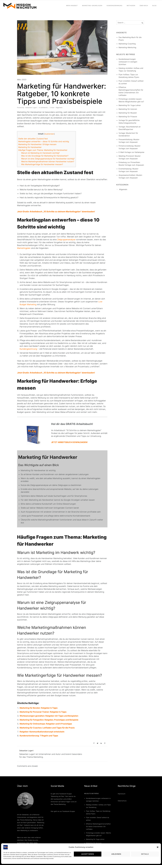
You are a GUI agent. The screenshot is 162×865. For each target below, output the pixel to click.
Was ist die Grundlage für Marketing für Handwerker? (44, 156)
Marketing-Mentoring (127, 47)
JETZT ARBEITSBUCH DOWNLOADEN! (69, 442)
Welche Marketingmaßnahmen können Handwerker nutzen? (47, 161)
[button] (157, 847)
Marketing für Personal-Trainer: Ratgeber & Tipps (43, 712)
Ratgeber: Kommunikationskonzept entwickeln (42, 732)
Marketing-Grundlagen (92, 5)
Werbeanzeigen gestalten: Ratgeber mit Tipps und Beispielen (49, 716)
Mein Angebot (72, 5)
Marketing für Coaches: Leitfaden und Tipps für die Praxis (47, 728)
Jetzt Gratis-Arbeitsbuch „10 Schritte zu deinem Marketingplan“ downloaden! (56, 211)
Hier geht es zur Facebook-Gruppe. (63, 811)
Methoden (131, 5)
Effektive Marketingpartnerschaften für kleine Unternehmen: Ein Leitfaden (98, 826)
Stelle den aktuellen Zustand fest (33, 138)
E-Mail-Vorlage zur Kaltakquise (131, 152)
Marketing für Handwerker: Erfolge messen (37, 144)
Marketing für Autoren (128, 109)
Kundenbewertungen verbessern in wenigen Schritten (128, 61)
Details (145, 854)
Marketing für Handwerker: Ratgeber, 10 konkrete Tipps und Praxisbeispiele (61, 93)
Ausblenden (49, 134)
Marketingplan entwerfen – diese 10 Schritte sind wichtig (43, 141)
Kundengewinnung (114, 5)
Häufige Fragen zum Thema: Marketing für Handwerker (42, 150)
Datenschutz (122, 801)
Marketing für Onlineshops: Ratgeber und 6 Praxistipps (46, 724)
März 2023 (21, 79)
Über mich (144, 5)
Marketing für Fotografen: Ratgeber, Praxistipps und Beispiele (49, 720)
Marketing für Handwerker (30, 147)
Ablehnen (116, 854)
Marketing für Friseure (128, 116)
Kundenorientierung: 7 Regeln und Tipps (39, 735)
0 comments (43, 107)
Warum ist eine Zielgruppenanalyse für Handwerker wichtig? (48, 158)
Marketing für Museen (128, 113)
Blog (154, 5)
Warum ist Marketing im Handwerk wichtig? (40, 153)
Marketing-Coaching (127, 44)
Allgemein (58, 107)
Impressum (121, 794)
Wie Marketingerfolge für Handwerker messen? (42, 164)
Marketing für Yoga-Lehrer (130, 105)
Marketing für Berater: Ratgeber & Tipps (39, 708)
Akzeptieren (87, 854)
